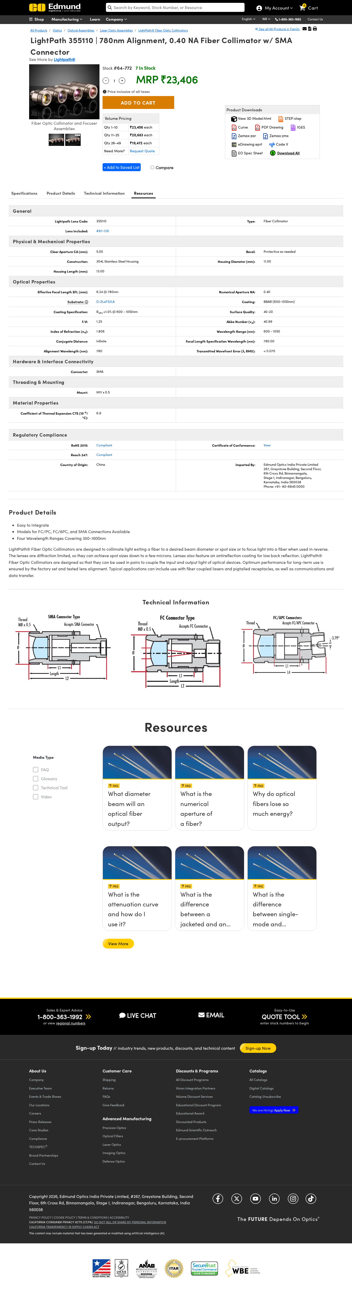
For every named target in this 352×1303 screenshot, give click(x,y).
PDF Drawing (272, 127)
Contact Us (315, 19)
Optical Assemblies (81, 30)
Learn (95, 19)
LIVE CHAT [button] (141, 1015)
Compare (164, 167)
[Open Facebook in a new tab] (218, 1200)
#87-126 (102, 230)
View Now (137, 795)
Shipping (109, 1079)
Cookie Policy (64, 1217)
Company (115, 19)
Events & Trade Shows (45, 1096)
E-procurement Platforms (195, 1138)
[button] (292, 19)
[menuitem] (42, 19)
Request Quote (142, 150)
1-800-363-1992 (290, 19)
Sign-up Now (258, 1048)
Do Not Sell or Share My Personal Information (130, 1222)
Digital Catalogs (261, 1088)
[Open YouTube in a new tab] (255, 1200)
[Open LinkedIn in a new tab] (274, 1200)
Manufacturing (66, 19)
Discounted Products (191, 1121)
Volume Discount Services (194, 1096)
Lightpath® (64, 59)
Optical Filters (113, 1136)
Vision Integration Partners (195, 1088)
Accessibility (119, 1217)
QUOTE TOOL (281, 1016)
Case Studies (38, 1130)
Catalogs (258, 1079)
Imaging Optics (114, 1152)
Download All (288, 152)
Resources (143, 193)
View (267, 445)
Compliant (104, 445)
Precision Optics (114, 1127)
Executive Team (40, 1088)
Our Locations (39, 1105)
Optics (57, 30)
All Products (38, 30)
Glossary (49, 778)
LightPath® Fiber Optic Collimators (163, 30)
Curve (242, 127)
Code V (281, 144)
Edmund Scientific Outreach (196, 1130)
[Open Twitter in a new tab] (237, 1200)
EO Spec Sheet (250, 153)
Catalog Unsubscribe (265, 1096)
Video (46, 796)
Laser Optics (112, 1144)
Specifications (24, 193)
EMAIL (215, 1014)
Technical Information (104, 193)
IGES (300, 127)
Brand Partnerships (43, 1155)
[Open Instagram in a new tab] (293, 1200)
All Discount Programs (192, 1079)
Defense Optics (114, 1161)
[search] (175, 7)
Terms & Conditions (92, 1217)
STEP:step (292, 118)
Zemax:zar (246, 135)
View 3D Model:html (254, 118)
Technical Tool (54, 787)
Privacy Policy (40, 1217)
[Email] (304, 28)
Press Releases (40, 1121)
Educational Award (190, 1113)
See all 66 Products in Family (279, 29)
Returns (108, 1088)
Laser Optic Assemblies (116, 30)
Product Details (61, 193)
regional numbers (70, 1023)
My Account (276, 8)
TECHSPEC (38, 1146)
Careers (35, 1113)
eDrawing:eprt (249, 144)
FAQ (45, 769)
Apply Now (271, 1110)
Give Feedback (113, 1105)
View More (118, 943)
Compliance (38, 1138)
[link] (311, 3)
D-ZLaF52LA (105, 301)
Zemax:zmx (279, 135)
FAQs (106, 1096)
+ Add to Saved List (121, 167)
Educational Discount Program (198, 1105)
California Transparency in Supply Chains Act (64, 1227)
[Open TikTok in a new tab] (311, 1200)
